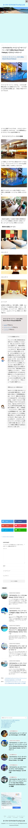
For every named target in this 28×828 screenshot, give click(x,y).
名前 (4, 565)
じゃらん (6, 329)
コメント (5, 548)
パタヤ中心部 (15, 817)
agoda (5, 325)
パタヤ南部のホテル (6, 726)
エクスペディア (8, 327)
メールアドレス (6, 570)
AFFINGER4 (16, 825)
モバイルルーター (5, 727)
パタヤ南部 (21, 817)
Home (5, 816)
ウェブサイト (6, 575)
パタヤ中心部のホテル (6, 723)
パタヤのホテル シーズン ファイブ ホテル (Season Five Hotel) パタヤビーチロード (18, 665)
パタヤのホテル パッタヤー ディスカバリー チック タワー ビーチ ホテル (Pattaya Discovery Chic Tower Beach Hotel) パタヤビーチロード (18, 746)
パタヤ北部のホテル (6, 724)
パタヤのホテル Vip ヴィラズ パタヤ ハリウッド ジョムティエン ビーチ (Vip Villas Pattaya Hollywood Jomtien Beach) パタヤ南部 (18, 783)
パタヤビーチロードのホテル (8, 536)
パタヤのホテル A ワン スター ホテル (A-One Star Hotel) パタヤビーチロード (18, 647)
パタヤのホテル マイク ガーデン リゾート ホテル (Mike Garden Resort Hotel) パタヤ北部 (18, 758)
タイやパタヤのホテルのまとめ (14, 5)
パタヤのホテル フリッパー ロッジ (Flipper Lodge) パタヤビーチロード (18, 612)
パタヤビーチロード (11, 816)
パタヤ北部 (9, 817)
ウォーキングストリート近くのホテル (10, 720)
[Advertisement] (14, 28)
